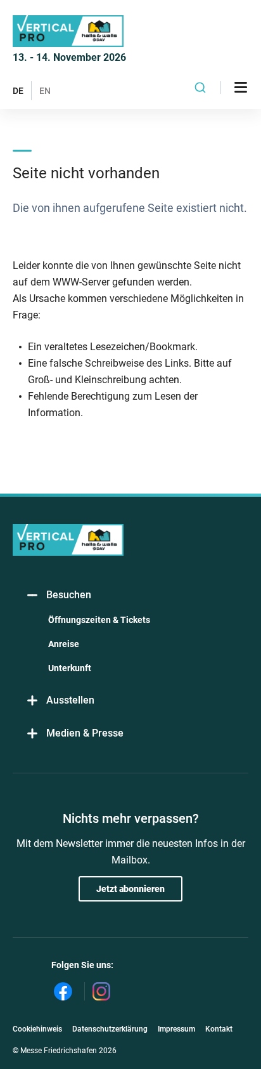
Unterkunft (69, 668)
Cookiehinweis (37, 1029)
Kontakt (218, 1029)
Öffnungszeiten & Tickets (99, 620)
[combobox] (200, 87)
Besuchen (68, 595)
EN (45, 91)
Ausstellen (70, 700)
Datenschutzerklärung (110, 1029)
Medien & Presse (85, 733)
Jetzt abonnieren (130, 889)
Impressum (176, 1029)
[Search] (200, 87)
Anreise (63, 644)
